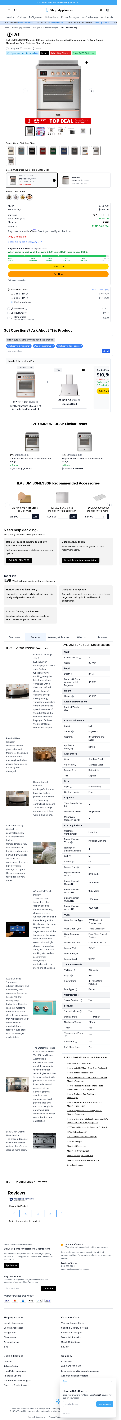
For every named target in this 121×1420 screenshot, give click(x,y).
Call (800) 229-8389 (71, 1366)
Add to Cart (58, 266)
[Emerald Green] (53, 150)
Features (35, 637)
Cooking (21, 17)
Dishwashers (51, 17)
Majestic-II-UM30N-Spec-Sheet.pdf (83, 1160)
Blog (6, 1346)
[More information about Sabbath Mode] (81, 1011)
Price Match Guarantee (15, 1371)
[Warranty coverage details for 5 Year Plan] (27, 298)
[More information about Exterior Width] (80, 657)
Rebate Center (11, 1366)
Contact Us (66, 1361)
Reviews (102, 637)
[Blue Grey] (21, 150)
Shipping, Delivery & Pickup (74, 1327)
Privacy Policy (55, 1417)
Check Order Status (70, 1342)
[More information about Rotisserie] (76, 1042)
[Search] (15, 10)
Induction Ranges (50, 28)
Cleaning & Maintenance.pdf (79, 1063)
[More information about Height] (72, 696)
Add (35, 516)
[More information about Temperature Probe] (66, 1036)
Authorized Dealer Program (74, 1375)
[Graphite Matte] (74, 150)
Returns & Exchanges (71, 1332)
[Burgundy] (42, 150)
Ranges (36, 28)
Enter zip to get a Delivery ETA (25, 241)
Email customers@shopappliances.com (80, 1371)
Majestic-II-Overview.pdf (78, 1151)
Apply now (11, 1265)
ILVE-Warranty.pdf (74, 1141)
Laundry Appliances (13, 1323)
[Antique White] (10, 150)
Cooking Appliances (21, 28)
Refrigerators (10, 1332)
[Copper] (29, 197)
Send (106, 351)
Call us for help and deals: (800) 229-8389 (58, 2)
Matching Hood (69, 404)
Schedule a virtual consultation (80, 560)
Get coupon (105, 1404)
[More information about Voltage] (74, 970)
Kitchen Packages (70, 17)
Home (6, 28)
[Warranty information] (36, 53)
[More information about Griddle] (73, 862)
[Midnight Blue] (64, 150)
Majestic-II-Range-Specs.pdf (80, 1156)
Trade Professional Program (17, 1380)
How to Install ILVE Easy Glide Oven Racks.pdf (87, 1068)
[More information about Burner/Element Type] (71, 842)
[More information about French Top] (77, 867)
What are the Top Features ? (69, 346)
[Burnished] (9, 197)
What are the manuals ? (44, 346)
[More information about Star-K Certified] (81, 1000)
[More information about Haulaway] (25, 313)
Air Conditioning (90, 17)
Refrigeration (35, 17)
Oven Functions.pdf (75, 1165)
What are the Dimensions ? (18, 346)
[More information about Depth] (72, 674)
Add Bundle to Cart (108, 391)
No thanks (67, 1413)
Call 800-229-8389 (19, 560)
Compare (14, 48)
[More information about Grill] (70, 856)
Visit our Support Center (73, 1323)
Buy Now (58, 274)
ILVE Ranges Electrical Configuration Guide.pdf (87, 1127)
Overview (14, 637)
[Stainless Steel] (95, 150)
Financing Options (12, 1375)
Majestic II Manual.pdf (76, 1146)
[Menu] (9, 10)
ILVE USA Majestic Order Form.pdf (82, 1137)
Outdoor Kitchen (109, 17)
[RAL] (85, 150)
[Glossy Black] (32, 150)
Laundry (10, 17)
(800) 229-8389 (68, 1266)
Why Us (81, 637)
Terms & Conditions (36, 1417)
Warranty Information (71, 1337)
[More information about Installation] (26, 309)
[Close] (111, 1382)
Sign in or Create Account (16, 1385)
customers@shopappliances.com (75, 1269)
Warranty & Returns (58, 637)
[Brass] (23, 197)
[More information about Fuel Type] (76, 989)
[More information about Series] (72, 731)
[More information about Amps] (71, 975)
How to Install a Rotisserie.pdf (80, 1073)
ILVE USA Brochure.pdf (77, 1132)
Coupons (8, 1361)
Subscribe (48, 1288)
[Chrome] (16, 197)
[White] (10, 161)
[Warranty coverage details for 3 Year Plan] (27, 294)
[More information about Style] (71, 787)
